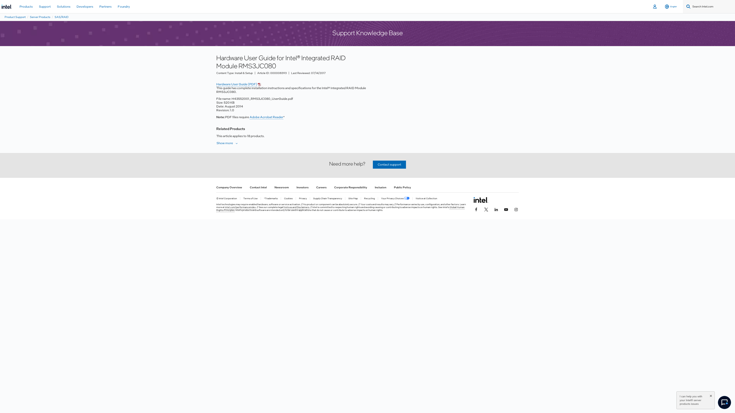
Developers (85, 7)
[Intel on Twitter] (486, 209)
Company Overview (229, 187)
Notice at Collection (426, 198)
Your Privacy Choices (392, 198)
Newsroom (281, 187)
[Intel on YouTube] (506, 209)
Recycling (369, 198)
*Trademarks (271, 198)
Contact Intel (258, 187)
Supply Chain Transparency (327, 198)
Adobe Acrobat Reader (266, 117)
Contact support (389, 165)
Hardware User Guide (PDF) (236, 84)
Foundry (124, 7)
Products (26, 7)
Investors (302, 187)
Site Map (353, 198)
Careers (321, 187)
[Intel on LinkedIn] (496, 209)
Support (45, 7)
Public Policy (402, 187)
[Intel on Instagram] (516, 209)
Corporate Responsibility (350, 187)
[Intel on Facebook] (476, 209)
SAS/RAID (62, 17)
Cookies (288, 198)
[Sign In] (655, 6)
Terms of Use (250, 198)
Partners (105, 7)
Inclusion (380, 187)
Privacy (303, 198)
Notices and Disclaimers (296, 207)
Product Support (15, 17)
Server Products (40, 17)
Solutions (63, 7)
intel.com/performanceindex (240, 207)
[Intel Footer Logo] (481, 200)
